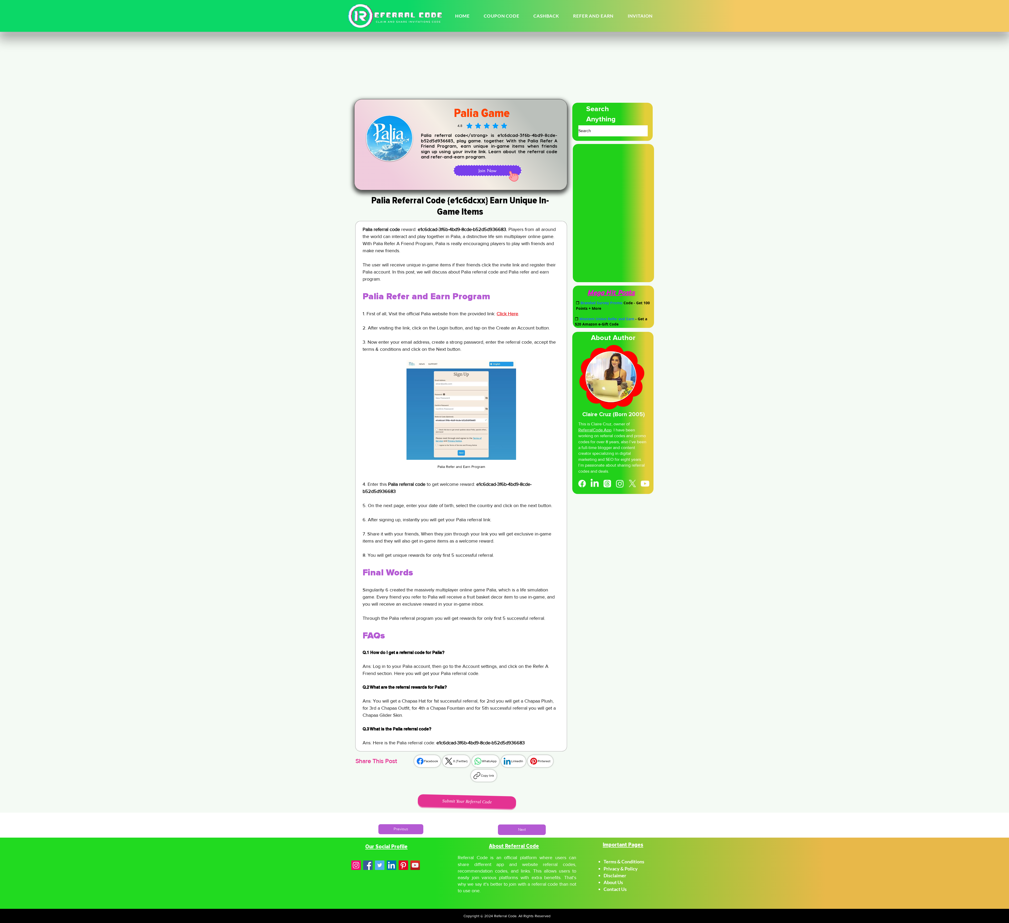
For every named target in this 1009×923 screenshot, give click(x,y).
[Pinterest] (403, 865)
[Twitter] (379, 865)
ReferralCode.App (594, 430)
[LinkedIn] (594, 483)
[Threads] (607, 483)
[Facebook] (581, 483)
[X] (633, 483)
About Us (613, 882)
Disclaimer (615, 875)
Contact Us (615, 889)
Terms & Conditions (624, 861)
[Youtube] (646, 483)
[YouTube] (415, 865)
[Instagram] (620, 483)
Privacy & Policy (621, 869)
